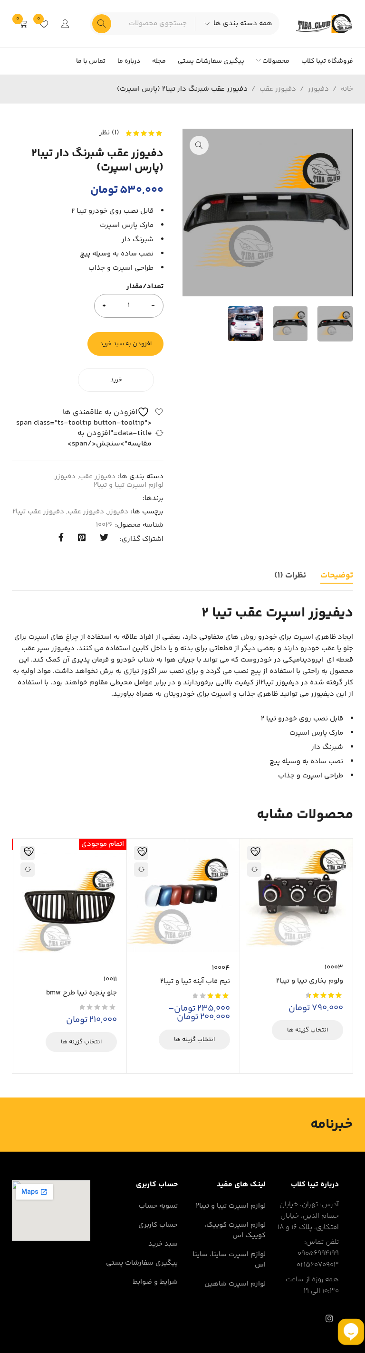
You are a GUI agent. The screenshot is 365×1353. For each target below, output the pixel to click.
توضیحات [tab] (336, 575)
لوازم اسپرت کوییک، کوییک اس (235, 1230)
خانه (347, 89)
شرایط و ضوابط (155, 1282)
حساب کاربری (158, 1225)
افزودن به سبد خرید (126, 344)
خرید (116, 380)
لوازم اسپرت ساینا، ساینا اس (229, 1259)
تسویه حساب (158, 1206)
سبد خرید (163, 1244)
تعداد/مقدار (144, 287)
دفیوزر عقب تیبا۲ (38, 512)
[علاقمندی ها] (113, 412)
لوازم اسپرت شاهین (235, 1283)
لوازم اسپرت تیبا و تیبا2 (128, 485)
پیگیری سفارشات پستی (142, 1263)
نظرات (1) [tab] (290, 575)
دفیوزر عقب (277, 89)
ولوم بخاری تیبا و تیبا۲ (309, 980)
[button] (199, 145)
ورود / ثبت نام (65, 23)
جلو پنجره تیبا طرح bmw (81, 992)
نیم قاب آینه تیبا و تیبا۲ (195, 981)
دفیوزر (318, 89)
